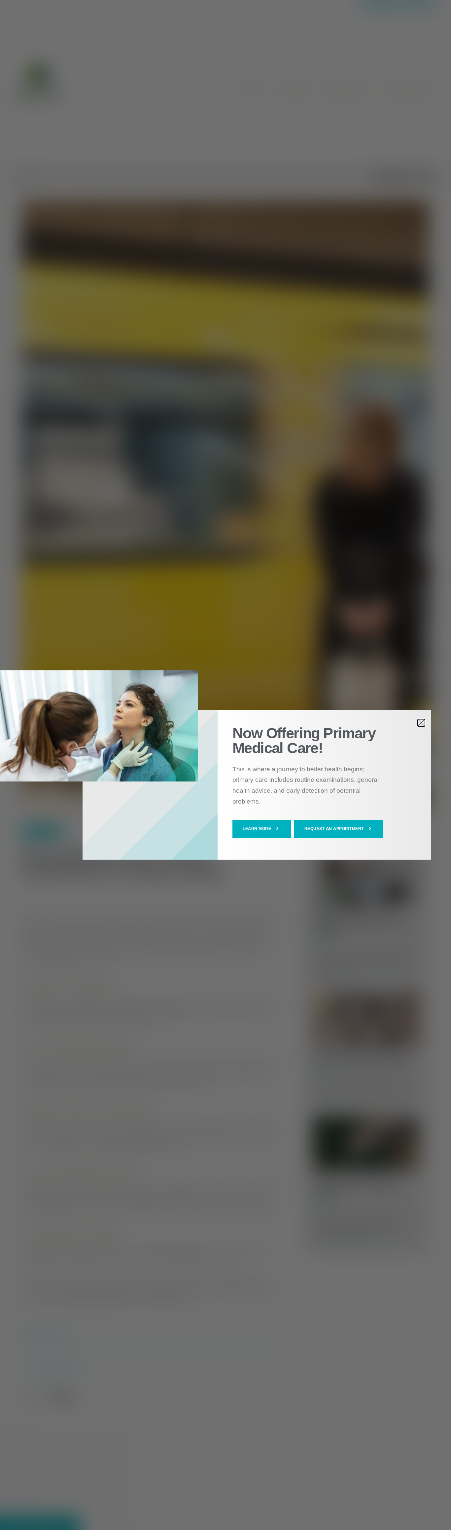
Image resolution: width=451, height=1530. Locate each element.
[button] (261, 829)
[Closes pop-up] (421, 722)
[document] (225, 765)
